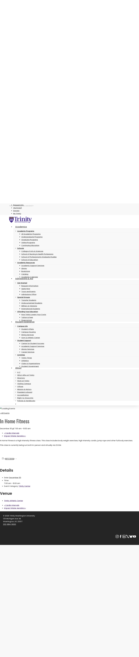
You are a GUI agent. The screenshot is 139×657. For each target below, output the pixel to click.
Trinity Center (24, 486)
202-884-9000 (9, 524)
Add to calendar (9, 459)
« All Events (4, 413)
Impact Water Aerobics (15, 436)
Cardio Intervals (11, 433)
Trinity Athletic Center (13, 501)
